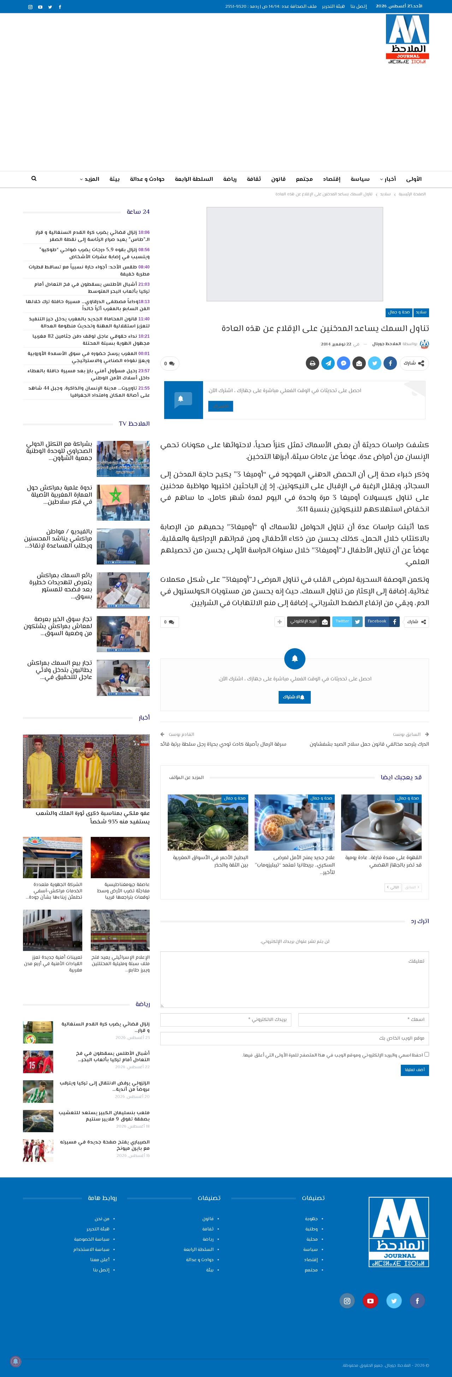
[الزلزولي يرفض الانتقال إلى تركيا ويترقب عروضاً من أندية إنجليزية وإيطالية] (38, 1091)
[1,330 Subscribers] (370, 1312)
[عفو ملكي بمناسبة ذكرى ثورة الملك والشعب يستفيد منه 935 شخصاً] (86, 771)
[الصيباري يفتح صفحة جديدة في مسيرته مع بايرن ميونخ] (38, 1150)
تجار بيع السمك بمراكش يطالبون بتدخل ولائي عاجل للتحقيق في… (59, 670)
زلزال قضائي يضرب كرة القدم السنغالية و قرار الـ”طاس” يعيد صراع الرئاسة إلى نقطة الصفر (93, 236)
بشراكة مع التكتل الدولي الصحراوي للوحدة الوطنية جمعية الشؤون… (59, 451)
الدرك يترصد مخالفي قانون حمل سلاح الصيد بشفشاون (369, 744)
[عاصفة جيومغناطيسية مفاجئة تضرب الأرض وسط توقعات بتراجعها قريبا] (120, 857)
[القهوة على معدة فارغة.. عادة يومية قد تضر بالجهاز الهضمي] (381, 822)
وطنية (311, 1229)
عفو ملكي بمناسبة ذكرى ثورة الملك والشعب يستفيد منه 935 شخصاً (93, 818)
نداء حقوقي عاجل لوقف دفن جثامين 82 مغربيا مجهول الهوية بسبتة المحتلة (91, 340)
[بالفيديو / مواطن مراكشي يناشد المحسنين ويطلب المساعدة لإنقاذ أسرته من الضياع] (123, 546)
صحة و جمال (399, 312)
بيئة (114, 179)
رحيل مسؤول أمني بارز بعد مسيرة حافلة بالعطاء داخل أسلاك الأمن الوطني (89, 374)
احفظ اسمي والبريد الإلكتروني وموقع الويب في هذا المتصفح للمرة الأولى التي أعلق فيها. (332, 1055)
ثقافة (254, 179)
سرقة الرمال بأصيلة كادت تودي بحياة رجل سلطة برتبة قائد (223, 744)
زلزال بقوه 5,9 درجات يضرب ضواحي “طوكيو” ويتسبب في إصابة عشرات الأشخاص (94, 253)
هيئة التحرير (333, 6)
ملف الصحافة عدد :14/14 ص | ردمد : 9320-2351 (271, 6)
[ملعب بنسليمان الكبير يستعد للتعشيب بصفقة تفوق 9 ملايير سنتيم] (38, 1121)
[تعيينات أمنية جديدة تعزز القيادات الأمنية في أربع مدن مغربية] (52, 930)
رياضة (230, 179)
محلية (312, 1239)
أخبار (390, 179)
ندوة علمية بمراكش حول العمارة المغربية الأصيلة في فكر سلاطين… (59, 495)
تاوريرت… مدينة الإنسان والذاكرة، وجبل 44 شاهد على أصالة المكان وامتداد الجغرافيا (89, 392)
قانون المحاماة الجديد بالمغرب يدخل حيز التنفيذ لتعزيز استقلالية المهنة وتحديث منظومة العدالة (89, 322)
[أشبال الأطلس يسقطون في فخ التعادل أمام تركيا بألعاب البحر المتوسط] (38, 1062)
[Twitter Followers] (394, 1312)
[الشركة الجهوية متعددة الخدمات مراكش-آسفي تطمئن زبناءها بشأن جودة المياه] (52, 857)
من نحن (102, 1219)
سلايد (421, 312)
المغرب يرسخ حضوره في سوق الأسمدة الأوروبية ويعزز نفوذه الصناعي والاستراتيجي (89, 357)
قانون (278, 179)
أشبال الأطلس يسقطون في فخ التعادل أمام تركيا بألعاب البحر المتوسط (92, 288)
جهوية (311, 1219)
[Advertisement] (226, 117)
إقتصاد (331, 179)
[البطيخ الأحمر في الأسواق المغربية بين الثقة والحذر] (208, 822)
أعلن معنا (99, 1260)
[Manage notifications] (15, 1361)
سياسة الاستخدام (91, 1249)
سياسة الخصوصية (91, 1239)
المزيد (92, 179)
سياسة (360, 179)
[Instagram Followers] (347, 1312)
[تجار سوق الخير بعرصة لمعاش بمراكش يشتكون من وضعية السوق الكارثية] (123, 634)
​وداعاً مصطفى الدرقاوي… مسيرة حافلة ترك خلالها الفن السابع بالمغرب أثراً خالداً (88, 305)
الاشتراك (220, 406)
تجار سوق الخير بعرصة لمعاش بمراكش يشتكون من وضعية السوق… (58, 627)
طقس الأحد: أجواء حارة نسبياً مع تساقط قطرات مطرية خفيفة (89, 271)
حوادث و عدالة (147, 179)
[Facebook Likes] (417, 1312)
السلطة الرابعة (194, 179)
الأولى (414, 179)
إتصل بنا (358, 6)
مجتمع (304, 179)
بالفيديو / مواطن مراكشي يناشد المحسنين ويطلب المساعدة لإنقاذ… (58, 539)
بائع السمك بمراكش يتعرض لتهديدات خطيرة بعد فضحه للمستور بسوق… (60, 586)
